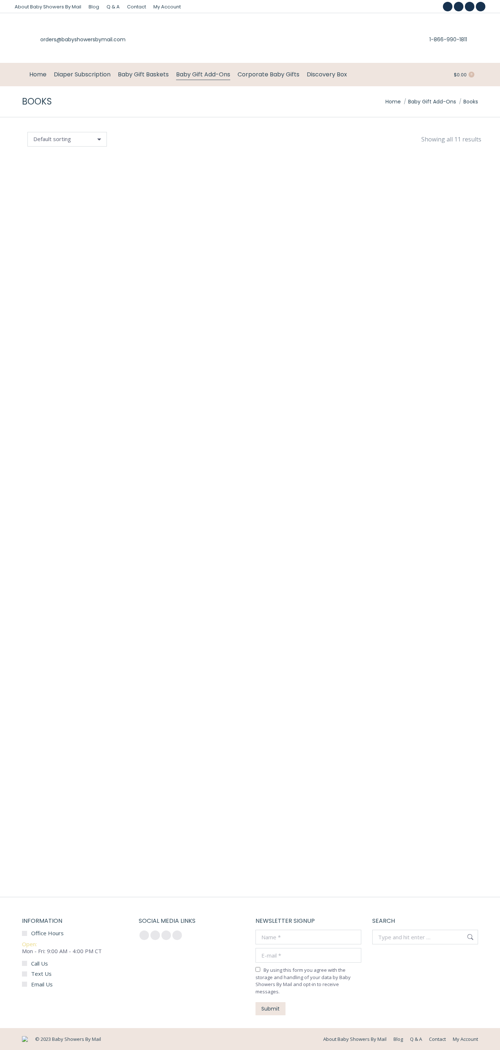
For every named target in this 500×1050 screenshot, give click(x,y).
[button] (37, 273)
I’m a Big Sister (406, 484)
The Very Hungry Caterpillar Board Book (96, 660)
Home (393, 101)
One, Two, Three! (251, 665)
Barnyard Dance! (407, 660)
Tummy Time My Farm (252, 482)
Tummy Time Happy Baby (97, 484)
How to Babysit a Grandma (252, 309)
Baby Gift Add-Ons (432, 101)
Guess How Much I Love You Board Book (97, 293)
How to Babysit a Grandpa (407, 309)
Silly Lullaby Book (97, 840)
